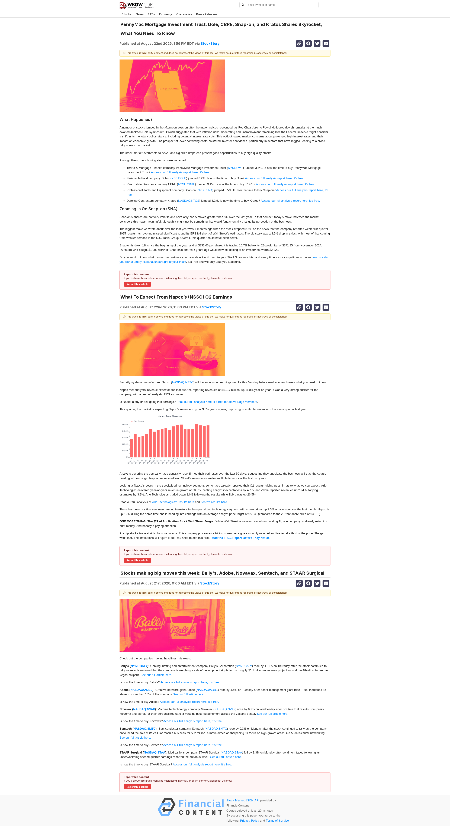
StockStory (210, 43)
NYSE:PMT (235, 168)
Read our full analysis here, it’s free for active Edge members (216, 402)
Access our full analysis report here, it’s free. (180, 172)
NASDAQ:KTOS (188, 200)
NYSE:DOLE (177, 178)
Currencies (184, 14)
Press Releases (206, 14)
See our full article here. (156, 675)
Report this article (137, 284)
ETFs (151, 14)
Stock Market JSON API (242, 800)
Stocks (126, 14)
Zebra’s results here (214, 502)
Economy (165, 14)
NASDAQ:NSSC (182, 382)
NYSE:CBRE (186, 184)
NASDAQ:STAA (154, 752)
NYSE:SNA (205, 190)
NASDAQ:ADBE (141, 690)
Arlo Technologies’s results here (173, 502)
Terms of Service (277, 820)
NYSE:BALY (139, 666)
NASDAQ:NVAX (144, 709)
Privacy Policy (249, 820)
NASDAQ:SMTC (145, 728)
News (140, 14)
